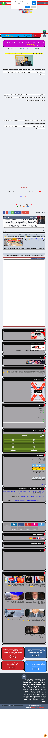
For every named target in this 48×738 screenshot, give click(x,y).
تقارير (42, 419)
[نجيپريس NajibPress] (24, 14)
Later (33, 6)
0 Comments (25, 48)
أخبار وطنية (13, 48)
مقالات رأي (41, 426)
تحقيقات (41, 414)
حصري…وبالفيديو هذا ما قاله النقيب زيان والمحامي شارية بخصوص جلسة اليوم (29, 500)
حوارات (8, 48)
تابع (34, 655)
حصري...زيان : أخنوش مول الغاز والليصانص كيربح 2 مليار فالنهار (32, 496)
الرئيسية (19, 48)
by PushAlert (13, 8)
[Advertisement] (24, 24)
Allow (28, 6)
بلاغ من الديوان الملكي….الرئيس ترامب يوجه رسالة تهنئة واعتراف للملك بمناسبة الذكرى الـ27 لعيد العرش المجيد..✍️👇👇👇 (24, 371)
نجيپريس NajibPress (37, 707)
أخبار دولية (41, 408)
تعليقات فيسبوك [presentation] (38, 258)
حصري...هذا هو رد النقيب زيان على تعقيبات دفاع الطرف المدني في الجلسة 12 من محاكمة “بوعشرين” (25, 497)
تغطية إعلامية (40, 417)
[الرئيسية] (44, 32)
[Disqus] (24, 275)
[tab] (38, 259)
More (27, 539)
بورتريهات (41, 412)
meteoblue (43, 484)
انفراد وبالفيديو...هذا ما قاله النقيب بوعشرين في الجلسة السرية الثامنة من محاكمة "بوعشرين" (26, 493)
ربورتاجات (41, 423)
